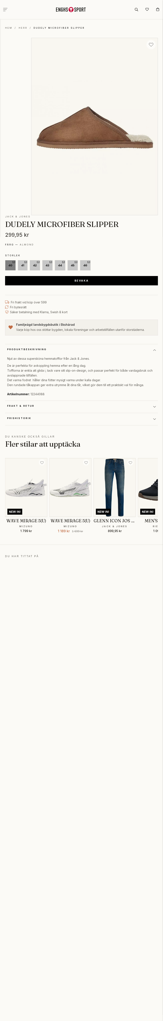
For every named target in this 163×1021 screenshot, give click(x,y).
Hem (8, 27)
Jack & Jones (18, 216)
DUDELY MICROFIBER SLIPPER (59, 27)
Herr (23, 27)
